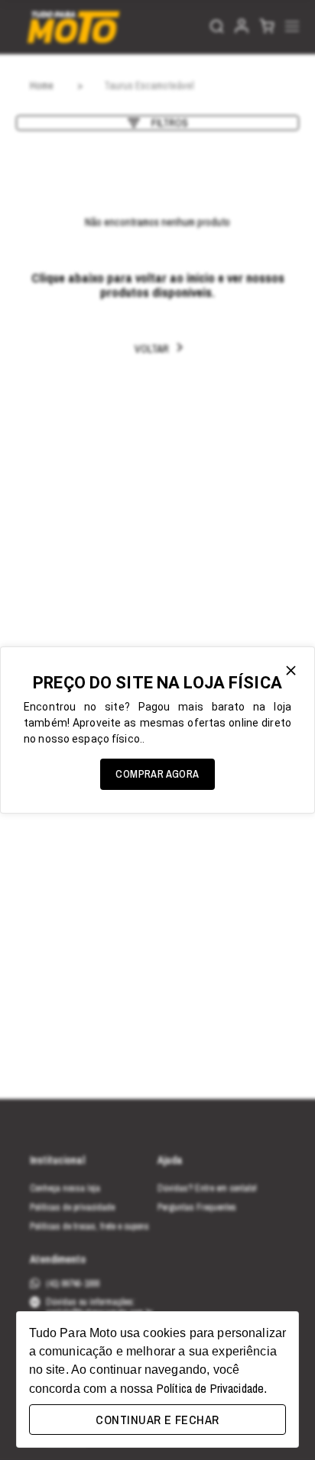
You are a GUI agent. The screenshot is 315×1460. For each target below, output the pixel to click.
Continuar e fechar (157, 1419)
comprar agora (157, 774)
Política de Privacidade (210, 1388)
